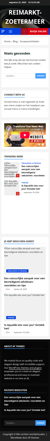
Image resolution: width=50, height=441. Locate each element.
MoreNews (16, 437)
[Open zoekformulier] (18, 31)
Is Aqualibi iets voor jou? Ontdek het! (11, 187)
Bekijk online (38, 31)
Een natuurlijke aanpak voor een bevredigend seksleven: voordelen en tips (11, 169)
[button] (3, 31)
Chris (8, 289)
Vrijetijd (25, 182)
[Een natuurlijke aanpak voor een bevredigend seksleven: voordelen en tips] (25, 261)
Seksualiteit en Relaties (31, 163)
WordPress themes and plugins (25, 367)
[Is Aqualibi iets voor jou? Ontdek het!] (25, 307)
